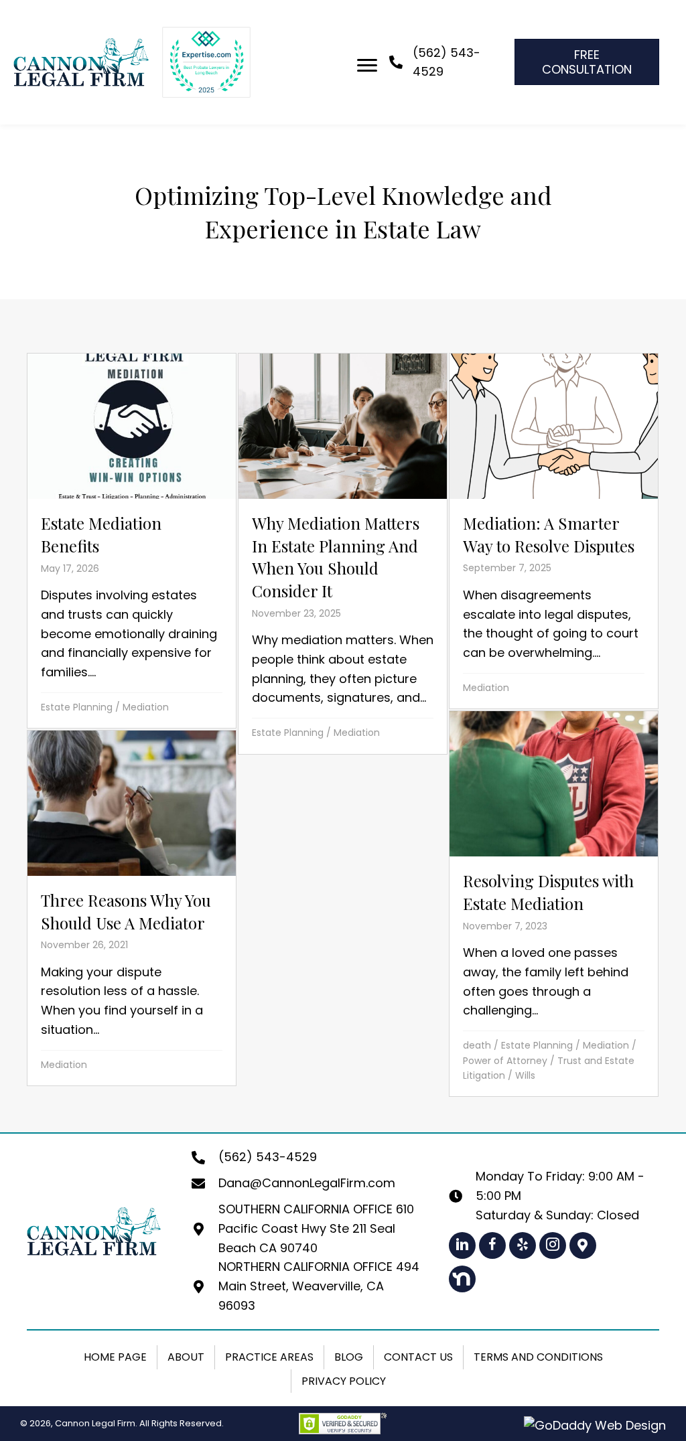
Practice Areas (269, 1357)
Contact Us (418, 1357)
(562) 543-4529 (267, 1156)
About (185, 1357)
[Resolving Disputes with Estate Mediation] (554, 904)
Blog (348, 1357)
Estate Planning (77, 707)
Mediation (146, 707)
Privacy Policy (343, 1381)
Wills (525, 1075)
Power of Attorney (505, 1060)
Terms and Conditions (538, 1357)
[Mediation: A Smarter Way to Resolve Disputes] (554, 531)
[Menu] (367, 65)
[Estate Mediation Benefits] (131, 541)
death (477, 1045)
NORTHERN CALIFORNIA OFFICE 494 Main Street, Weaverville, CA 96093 (318, 1286)
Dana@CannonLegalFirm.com (306, 1182)
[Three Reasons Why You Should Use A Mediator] (131, 908)
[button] (462, 1245)
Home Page (115, 1357)
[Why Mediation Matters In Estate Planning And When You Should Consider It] (342, 554)
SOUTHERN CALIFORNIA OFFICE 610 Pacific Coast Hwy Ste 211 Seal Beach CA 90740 (316, 1228)
